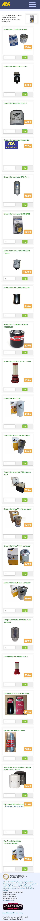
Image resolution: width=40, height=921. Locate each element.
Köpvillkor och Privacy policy (13, 913)
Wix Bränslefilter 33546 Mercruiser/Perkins (12, 842)
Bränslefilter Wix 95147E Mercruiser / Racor (17, 473)
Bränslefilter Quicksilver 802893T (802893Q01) (16, 325)
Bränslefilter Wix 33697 (12, 398)
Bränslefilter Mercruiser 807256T (16, 66)
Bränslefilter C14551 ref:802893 (15, 29)
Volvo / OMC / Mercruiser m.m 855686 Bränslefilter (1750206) (17, 768)
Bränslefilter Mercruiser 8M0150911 (17, 287)
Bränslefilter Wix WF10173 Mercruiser (17, 509)
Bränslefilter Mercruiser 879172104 (16, 177)
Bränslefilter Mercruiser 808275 (15, 103)
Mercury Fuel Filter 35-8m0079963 (16, 693)
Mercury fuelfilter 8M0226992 (14, 730)
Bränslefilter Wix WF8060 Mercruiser (17, 583)
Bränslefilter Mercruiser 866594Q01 (17, 140)
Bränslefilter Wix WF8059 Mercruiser (17, 546)
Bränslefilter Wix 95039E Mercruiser (17, 435)
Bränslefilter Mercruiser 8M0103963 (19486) (17, 252)
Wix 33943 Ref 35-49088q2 (14, 804)
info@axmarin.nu (8, 900)
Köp (25, 57)
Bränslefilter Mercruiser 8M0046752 (17, 214)
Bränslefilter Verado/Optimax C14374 (17, 361)
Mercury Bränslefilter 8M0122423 (16, 656)
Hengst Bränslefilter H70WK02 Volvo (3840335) (17, 620)
